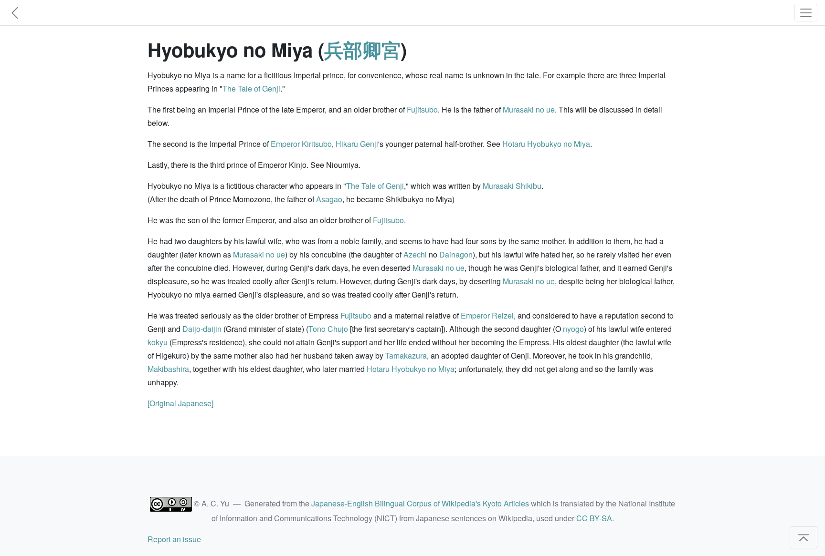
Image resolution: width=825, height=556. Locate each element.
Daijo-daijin (202, 328)
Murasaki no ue (529, 109)
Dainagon (456, 254)
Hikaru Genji (357, 143)
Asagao (329, 199)
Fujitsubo (422, 109)
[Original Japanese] (180, 403)
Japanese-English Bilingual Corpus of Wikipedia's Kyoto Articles (420, 503)
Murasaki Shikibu (512, 185)
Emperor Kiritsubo (301, 143)
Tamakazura (406, 355)
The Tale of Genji (251, 88)
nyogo (573, 328)
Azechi (415, 254)
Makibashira (168, 368)
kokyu (158, 342)
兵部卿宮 (362, 49)
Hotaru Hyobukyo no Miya (546, 143)
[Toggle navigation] (805, 12)
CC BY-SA (594, 518)
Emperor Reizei (487, 315)
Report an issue (174, 539)
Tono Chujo (328, 328)
